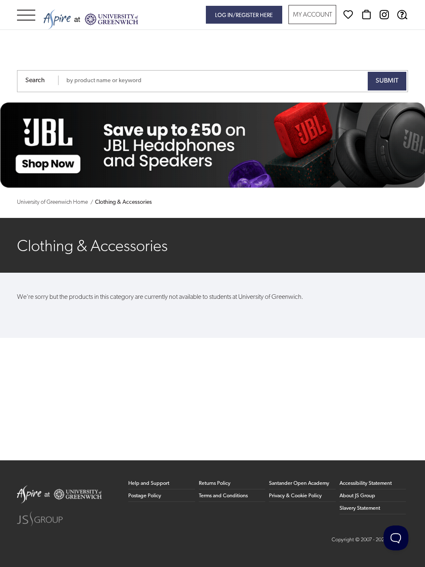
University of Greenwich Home (52, 202)
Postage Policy (144, 496)
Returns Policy (214, 483)
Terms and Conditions (223, 496)
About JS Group (357, 496)
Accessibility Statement (366, 483)
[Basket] (366, 14)
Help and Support (148, 483)
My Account (312, 15)
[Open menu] (26, 16)
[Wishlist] (348, 14)
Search (35, 80)
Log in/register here (244, 15)
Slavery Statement (360, 508)
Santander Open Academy (299, 483)
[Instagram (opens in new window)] (384, 14)
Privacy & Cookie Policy (295, 496)
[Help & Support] (402, 14)
